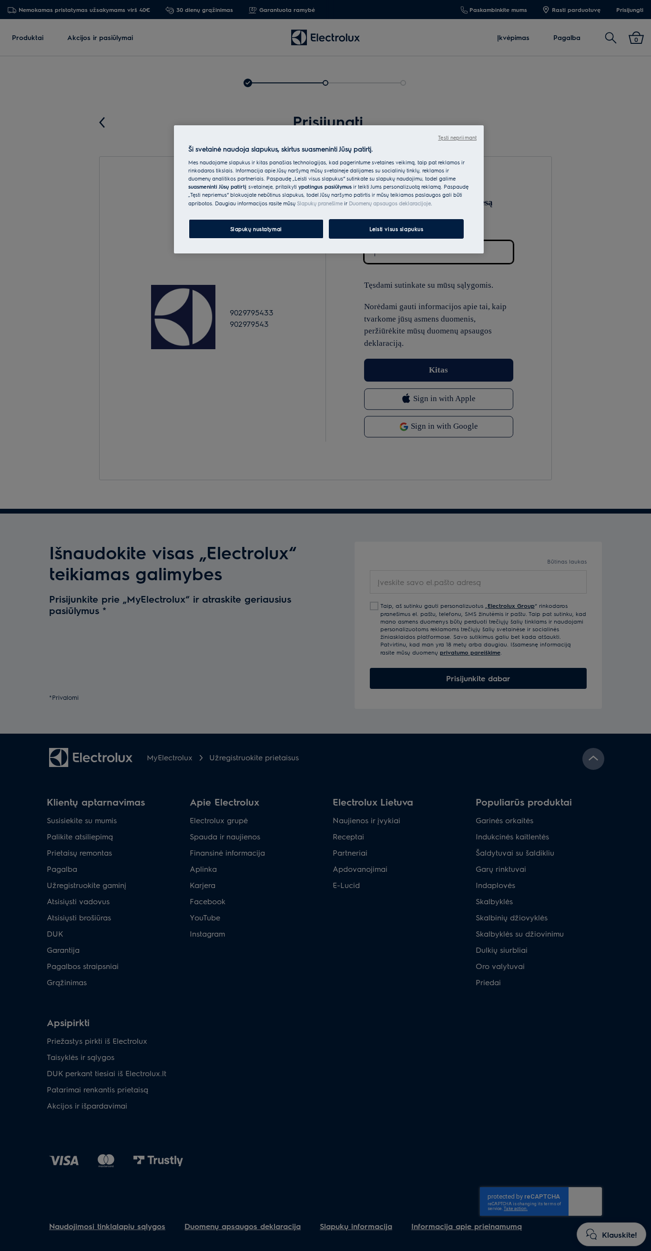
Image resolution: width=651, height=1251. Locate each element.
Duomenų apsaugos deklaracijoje (390, 203)
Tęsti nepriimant (457, 137)
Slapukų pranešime (320, 203)
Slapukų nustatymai (256, 228)
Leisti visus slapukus (396, 228)
